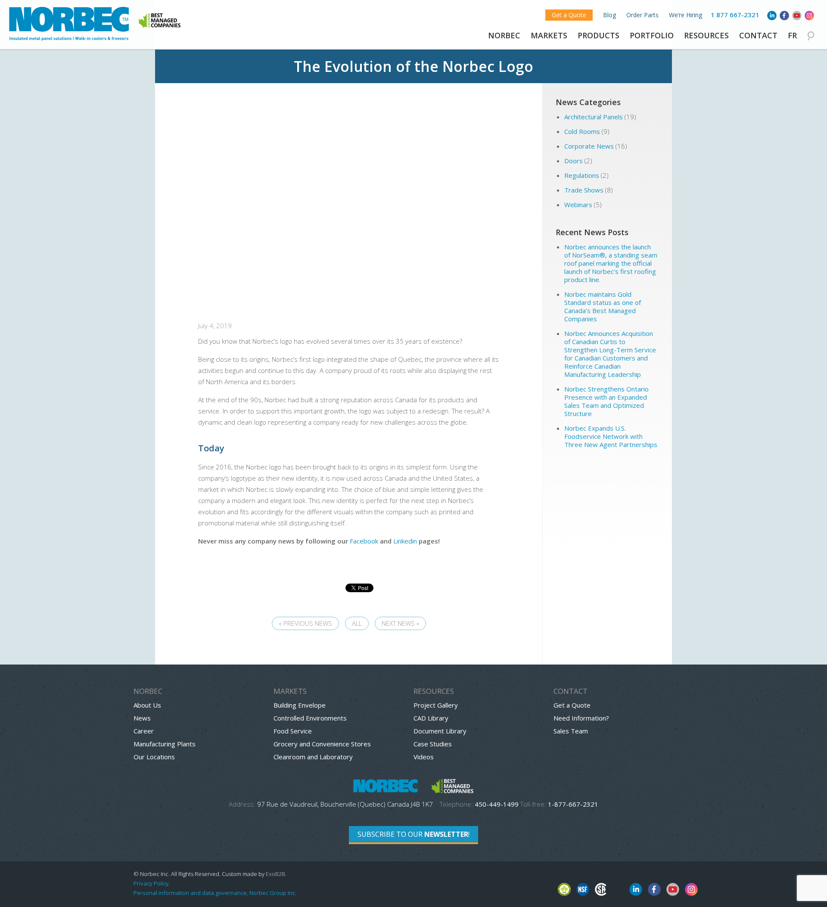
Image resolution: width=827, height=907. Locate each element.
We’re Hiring (685, 15)
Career (144, 731)
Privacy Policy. (152, 883)
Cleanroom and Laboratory (313, 756)
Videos (424, 756)
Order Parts (642, 15)
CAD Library (431, 718)
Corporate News (589, 146)
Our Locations (154, 756)
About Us (147, 705)
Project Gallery (436, 705)
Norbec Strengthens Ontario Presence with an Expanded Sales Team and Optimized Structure (606, 401)
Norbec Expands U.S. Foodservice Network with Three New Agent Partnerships (611, 436)
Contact (758, 35)
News (142, 718)
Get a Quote (569, 15)
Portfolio (652, 35)
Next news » (400, 623)
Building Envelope (300, 705)
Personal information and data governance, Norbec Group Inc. (215, 893)
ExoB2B (275, 874)
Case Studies (433, 743)
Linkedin (405, 541)
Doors (573, 160)
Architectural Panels (593, 116)
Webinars (578, 204)
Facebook (364, 541)
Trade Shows (583, 190)
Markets (549, 35)
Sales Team (570, 731)
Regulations (581, 175)
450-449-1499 (496, 804)
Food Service (293, 731)
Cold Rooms (582, 131)
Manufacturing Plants (165, 743)
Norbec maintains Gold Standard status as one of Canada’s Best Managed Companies (602, 306)
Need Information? (581, 718)
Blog (609, 15)
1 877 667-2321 (735, 14)
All (357, 623)
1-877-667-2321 (573, 804)
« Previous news (305, 623)
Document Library (440, 731)
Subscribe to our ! (413, 834)
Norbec (504, 35)
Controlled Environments (310, 718)
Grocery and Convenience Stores (322, 743)
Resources (706, 35)
